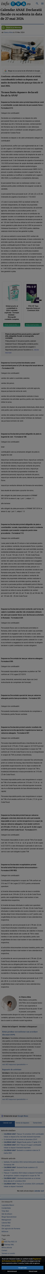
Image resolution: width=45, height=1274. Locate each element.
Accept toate (22, 1268)
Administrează (12, 1271)
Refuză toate (33, 1271)
